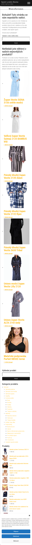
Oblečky (9, 407)
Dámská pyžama (10, 389)
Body (8, 400)
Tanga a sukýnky (11, 411)
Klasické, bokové (11, 416)
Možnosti (16, 541)
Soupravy (9, 409)
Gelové (9, 429)
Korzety (9, 402)
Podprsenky (9, 424)
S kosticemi (10, 440)
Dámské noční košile (11, 391)
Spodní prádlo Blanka (9, 2)
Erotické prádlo (10, 398)
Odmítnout (16, 536)
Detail (10, 106)
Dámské (6, 387)
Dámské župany (10, 394)
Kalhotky (8, 413)
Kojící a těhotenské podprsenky (15, 431)
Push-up (9, 438)
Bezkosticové (11, 427)
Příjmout (16, 531)
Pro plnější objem (12, 435)
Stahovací (10, 418)
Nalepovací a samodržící (14, 433)
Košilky (9, 405)
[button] (29, 515)
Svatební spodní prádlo (12, 442)
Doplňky (8, 396)
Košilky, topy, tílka (10, 422)
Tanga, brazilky (11, 420)
